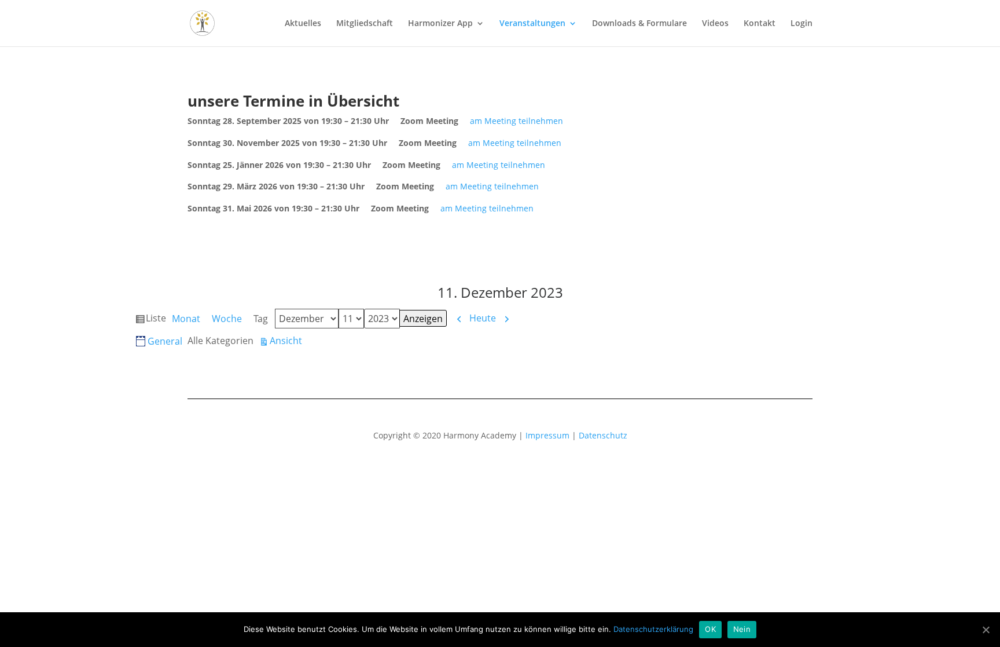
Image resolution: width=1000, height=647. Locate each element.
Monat (186, 318)
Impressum (547, 435)
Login (801, 23)
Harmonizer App (440, 23)
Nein (742, 629)
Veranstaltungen (532, 23)
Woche (227, 318)
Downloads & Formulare (639, 23)
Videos (715, 23)
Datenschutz (603, 435)
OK (710, 629)
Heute (482, 318)
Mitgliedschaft (364, 23)
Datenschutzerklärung (653, 629)
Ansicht (286, 341)
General (165, 341)
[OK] (985, 629)
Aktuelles (303, 23)
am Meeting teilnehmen (516, 120)
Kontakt (759, 23)
